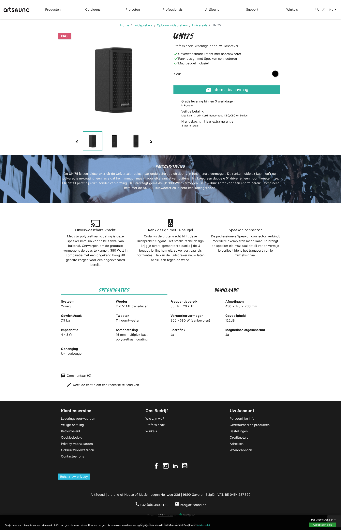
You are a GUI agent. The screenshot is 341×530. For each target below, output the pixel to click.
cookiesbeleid (203, 525)
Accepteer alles (322, 524)
